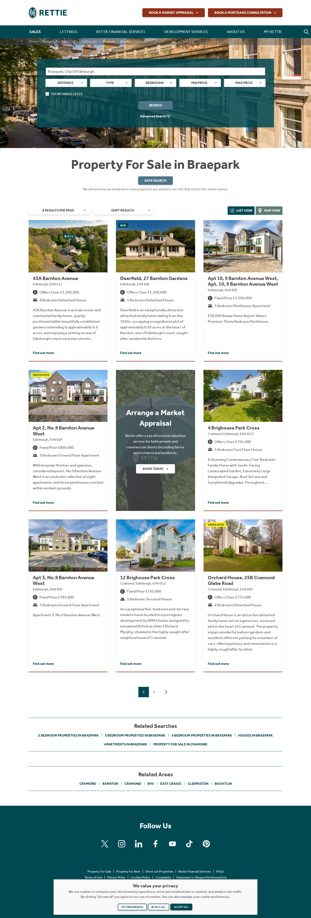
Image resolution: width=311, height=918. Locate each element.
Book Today (153, 469)
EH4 (150, 784)
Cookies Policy (140, 877)
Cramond (87, 784)
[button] (306, 31)
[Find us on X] (104, 843)
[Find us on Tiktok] (189, 843)
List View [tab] (244, 211)
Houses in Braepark (255, 735)
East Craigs (170, 784)
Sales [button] (35, 31)
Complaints (163, 877)
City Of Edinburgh (85, 41)
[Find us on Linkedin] (138, 843)
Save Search (155, 180)
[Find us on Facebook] (155, 843)
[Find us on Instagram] (121, 843)
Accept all (181, 907)
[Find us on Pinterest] (206, 843)
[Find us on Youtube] (172, 843)
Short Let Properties (159, 871)
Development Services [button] (186, 31)
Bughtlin (223, 784)
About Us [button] (236, 31)
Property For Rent (128, 871)
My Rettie (273, 31)
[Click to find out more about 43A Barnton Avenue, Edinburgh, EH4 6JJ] (68, 290)
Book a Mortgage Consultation (243, 13)
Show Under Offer (67, 94)
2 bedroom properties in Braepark (68, 735)
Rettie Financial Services (194, 871)
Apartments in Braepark (125, 744)
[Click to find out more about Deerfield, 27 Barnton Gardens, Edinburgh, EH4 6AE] (155, 290)
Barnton (110, 784)
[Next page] (166, 692)
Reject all (158, 907)
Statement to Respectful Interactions (201, 877)
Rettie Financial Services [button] (120, 31)
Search (155, 105)
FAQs (220, 871)
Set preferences (132, 907)
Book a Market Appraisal (171, 13)
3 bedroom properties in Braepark (135, 735)
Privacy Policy (116, 877)
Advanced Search (153, 116)
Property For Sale (55, 41)
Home (33, 41)
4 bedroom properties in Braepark (202, 735)
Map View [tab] (272, 211)
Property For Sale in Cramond (180, 744)
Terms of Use (93, 877)
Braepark (108, 41)
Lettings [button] (68, 31)
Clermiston (198, 784)
